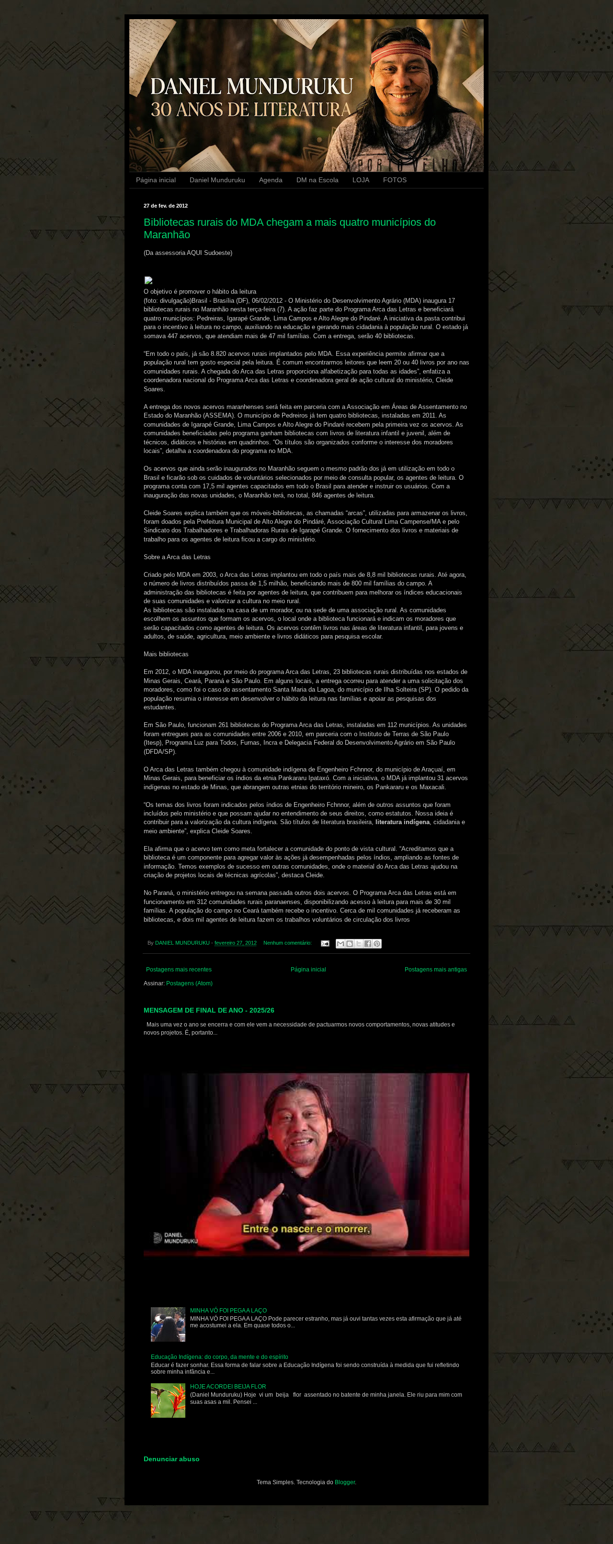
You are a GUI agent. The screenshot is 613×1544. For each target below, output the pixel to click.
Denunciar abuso (172, 1459)
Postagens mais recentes (179, 969)
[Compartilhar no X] (358, 943)
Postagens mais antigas (436, 969)
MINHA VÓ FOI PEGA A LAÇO (228, 1310)
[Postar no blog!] (349, 943)
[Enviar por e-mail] (340, 943)
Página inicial (156, 180)
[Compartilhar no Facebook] (368, 943)
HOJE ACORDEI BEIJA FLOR (228, 1386)
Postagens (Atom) (189, 983)
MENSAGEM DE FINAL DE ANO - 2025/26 (209, 1010)
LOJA (360, 180)
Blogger (345, 1482)
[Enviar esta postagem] (324, 943)
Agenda (271, 180)
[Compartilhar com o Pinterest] (377, 943)
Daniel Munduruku (217, 180)
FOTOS (395, 180)
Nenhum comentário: (288, 943)
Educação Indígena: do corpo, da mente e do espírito (219, 1357)
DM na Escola (317, 180)
